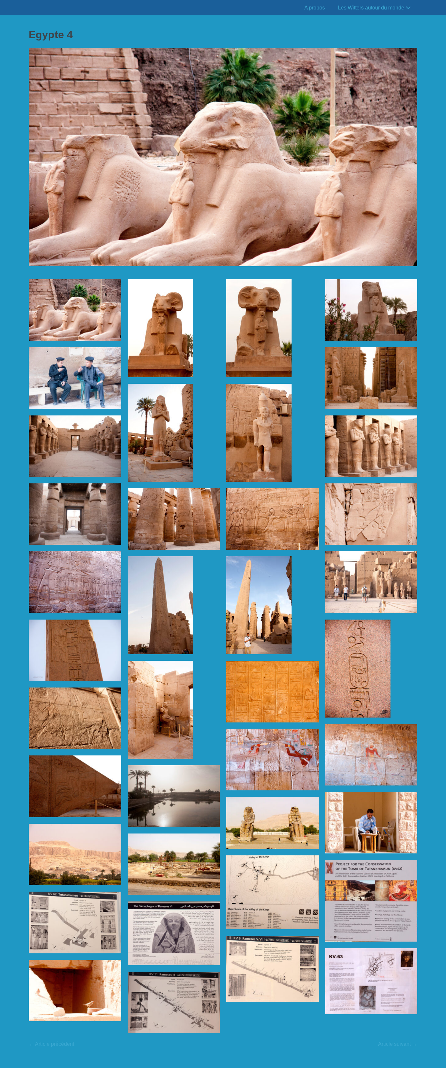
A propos (314, 7)
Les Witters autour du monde (372, 7)
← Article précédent (51, 1044)
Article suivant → (397, 1044)
